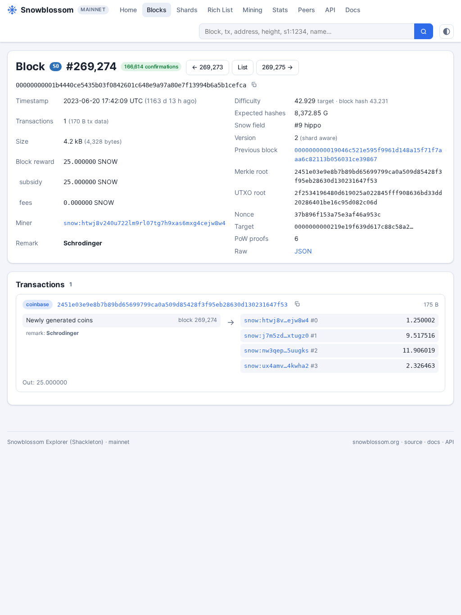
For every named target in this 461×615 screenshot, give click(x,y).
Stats (280, 10)
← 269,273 (207, 67)
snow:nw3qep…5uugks (276, 350)
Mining (252, 10)
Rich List (220, 10)
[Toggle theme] (446, 31)
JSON (303, 251)
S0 (56, 66)
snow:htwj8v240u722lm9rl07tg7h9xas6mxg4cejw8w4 (144, 223)
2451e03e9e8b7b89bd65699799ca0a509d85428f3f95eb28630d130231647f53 (172, 304)
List (243, 67)
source (413, 442)
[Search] (423, 31)
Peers (306, 10)
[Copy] (254, 85)
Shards (187, 10)
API (330, 10)
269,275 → (277, 67)
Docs (353, 10)
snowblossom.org (376, 442)
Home (128, 10)
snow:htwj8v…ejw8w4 (276, 320)
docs (433, 442)
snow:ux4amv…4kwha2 (276, 365)
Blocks (157, 10)
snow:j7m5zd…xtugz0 (276, 335)
